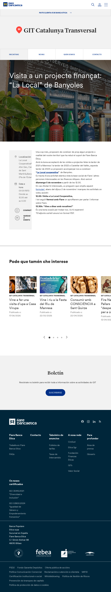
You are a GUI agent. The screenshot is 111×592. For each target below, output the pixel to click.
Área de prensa (91, 447)
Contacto (97, 54)
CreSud (71, 441)
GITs (70, 465)
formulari (40, 189)
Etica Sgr (72, 447)
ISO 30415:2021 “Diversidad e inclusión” (16, 494)
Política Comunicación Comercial (25, 572)
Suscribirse (55, 392)
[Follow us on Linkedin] (94, 421)
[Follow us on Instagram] (88, 421)
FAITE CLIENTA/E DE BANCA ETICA (53, 13)
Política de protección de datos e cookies (29, 585)
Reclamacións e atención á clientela (61, 572)
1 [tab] (49, 337)
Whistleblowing (52, 576)
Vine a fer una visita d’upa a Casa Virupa (22, 304)
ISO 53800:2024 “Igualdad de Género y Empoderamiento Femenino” (17, 510)
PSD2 (12, 567)
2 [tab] (53, 337)
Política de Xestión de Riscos (76, 576)
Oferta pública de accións (57, 567)
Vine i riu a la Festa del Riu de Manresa (53, 304)
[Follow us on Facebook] (82, 421)
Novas (41, 54)
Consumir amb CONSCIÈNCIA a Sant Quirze (82, 304)
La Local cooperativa (47, 172)
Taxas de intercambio (55, 456)
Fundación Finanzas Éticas (73, 456)
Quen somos (69, 54)
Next (67, 337)
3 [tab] (57, 337)
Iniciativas (14, 54)
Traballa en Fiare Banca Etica (17, 447)
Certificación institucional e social (25, 576)
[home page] (12, 4)
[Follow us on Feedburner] (100, 421)
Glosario (91, 454)
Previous (44, 336)
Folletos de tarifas (54, 447)
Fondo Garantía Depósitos (29, 567)
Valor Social (73, 470)
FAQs (11, 454)
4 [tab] (61, 337)
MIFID (85, 572)
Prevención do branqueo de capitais (26, 580)
